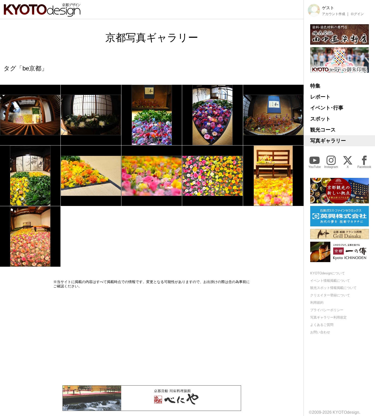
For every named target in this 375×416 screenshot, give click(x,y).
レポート (320, 97)
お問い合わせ (320, 332)
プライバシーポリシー (326, 310)
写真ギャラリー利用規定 (328, 317)
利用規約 (316, 303)
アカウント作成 (333, 14)
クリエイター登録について (330, 295)
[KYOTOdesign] (42, 14)
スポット (320, 118)
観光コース (323, 129)
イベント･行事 (326, 108)
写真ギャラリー (328, 140)
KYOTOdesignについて (327, 273)
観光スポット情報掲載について (333, 288)
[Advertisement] (151, 337)
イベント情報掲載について (330, 281)
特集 (315, 86)
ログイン (357, 14)
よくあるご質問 (321, 325)
